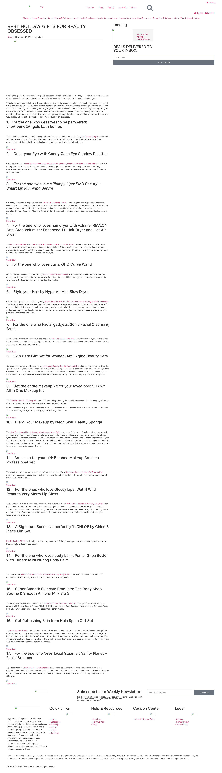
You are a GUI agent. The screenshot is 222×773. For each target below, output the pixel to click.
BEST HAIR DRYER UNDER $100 (143, 37)
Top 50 (111, 8)
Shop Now (10, 149)
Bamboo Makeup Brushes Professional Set (84, 472)
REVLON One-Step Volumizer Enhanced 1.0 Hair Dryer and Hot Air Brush (41, 244)
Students (122, 8)
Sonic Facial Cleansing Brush (63, 339)
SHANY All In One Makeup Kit (23, 400)
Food (101, 8)
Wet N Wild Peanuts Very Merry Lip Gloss (85, 504)
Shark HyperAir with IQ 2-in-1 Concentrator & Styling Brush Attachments (76, 301)
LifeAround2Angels (90, 136)
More (133, 8)
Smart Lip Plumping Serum (54, 202)
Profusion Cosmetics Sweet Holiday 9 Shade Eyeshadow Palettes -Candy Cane (60, 164)
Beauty (11, 37)
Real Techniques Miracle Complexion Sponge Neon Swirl (35, 432)
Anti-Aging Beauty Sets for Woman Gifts (61, 366)
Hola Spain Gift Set (18, 630)
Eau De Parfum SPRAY (16, 541)
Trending (90, 8)
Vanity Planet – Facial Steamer (36, 668)
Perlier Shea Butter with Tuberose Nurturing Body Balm (45, 574)
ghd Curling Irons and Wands (55, 274)
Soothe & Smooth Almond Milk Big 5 (61, 603)
